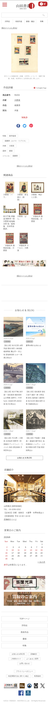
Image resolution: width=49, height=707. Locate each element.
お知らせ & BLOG (24, 310)
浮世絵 (7, 21)
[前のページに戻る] (9, 28)
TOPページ (25, 619)
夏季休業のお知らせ (33, 345)
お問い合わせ (24, 663)
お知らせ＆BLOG (18, 654)
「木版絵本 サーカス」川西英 (23, 247)
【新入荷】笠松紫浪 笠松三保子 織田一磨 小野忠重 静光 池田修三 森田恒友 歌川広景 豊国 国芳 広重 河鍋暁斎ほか (35, 398)
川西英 (17, 100)
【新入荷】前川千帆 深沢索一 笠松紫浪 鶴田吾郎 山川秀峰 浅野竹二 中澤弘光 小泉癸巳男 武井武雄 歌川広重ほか (13, 398)
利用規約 (37, 676)
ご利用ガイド (16, 659)
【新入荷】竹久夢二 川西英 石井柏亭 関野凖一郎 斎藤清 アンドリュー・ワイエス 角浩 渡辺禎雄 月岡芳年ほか (13, 444)
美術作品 (18, 21)
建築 (11, 151)
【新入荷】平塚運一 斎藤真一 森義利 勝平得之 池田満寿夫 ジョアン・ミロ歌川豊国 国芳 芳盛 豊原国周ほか (35, 444)
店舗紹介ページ (10, 519)
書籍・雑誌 (30, 21)
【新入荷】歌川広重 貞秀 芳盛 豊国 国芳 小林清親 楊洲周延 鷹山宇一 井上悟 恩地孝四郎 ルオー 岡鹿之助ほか (13, 351)
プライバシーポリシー (24, 671)
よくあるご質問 (32, 659)
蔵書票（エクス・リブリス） (16, 141)
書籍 (25, 639)
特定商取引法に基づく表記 (18, 676)
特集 (41, 21)
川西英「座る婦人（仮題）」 (22, 197)
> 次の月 (41, 562)
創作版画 (12, 136)
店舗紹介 (33, 654)
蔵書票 (15, 156)
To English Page (41, 88)
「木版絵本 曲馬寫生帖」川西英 (37, 218)
